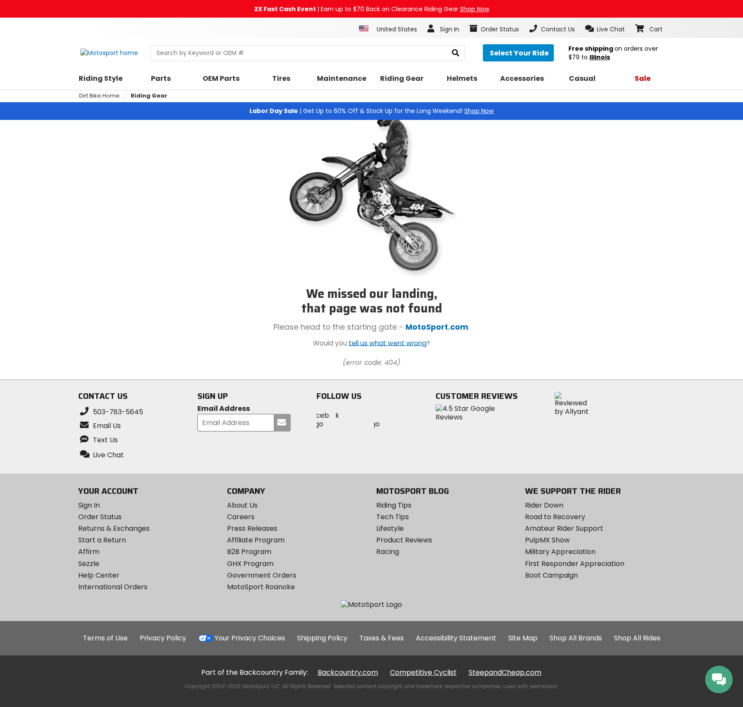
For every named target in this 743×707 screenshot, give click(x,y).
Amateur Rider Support (564, 528)
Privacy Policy (163, 638)
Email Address (223, 408)
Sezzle (88, 564)
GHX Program (250, 564)
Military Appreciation (560, 552)
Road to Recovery (555, 517)
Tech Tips (392, 517)
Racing (387, 552)
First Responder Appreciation (574, 564)
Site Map (522, 638)
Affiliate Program (256, 540)
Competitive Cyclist (423, 672)
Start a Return (102, 540)
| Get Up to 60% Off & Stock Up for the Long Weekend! (371, 111)
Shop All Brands (576, 638)
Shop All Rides (637, 638)
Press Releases (252, 528)
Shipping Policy (322, 638)
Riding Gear (149, 96)
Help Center (99, 575)
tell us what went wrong (388, 342)
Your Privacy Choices (250, 638)
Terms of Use (105, 638)
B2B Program (249, 552)
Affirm (88, 552)
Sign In (89, 505)
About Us (242, 505)
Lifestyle (390, 528)
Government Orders (261, 575)
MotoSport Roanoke (261, 587)
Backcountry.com (348, 672)
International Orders (112, 587)
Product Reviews (404, 540)
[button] (605, 29)
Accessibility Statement (456, 638)
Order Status (100, 517)
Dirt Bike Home (99, 96)
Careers (241, 517)
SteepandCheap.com (505, 672)
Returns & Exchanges (114, 528)
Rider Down (544, 505)
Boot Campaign (551, 575)
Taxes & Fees (381, 638)
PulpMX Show (547, 540)
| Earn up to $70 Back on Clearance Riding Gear (371, 9)
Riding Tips (393, 505)
